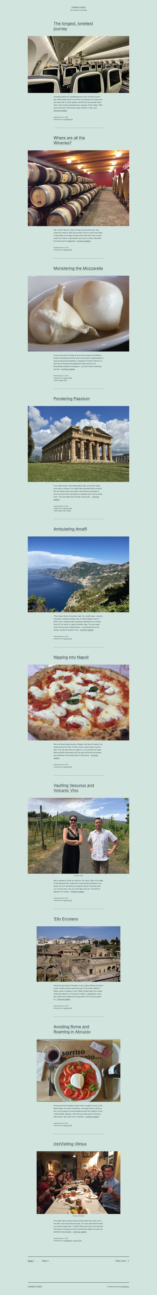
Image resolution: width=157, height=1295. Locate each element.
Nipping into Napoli (71, 657)
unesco (69, 510)
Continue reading (60, 111)
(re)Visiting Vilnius (70, 1143)
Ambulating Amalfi (70, 529)
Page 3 (45, 1261)
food (65, 380)
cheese (61, 380)
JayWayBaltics (67, 1240)
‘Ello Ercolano (66, 918)
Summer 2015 (67, 250)
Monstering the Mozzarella (78, 268)
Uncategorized (68, 119)
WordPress (125, 1287)
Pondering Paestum (72, 398)
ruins (64, 510)
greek (60, 510)
